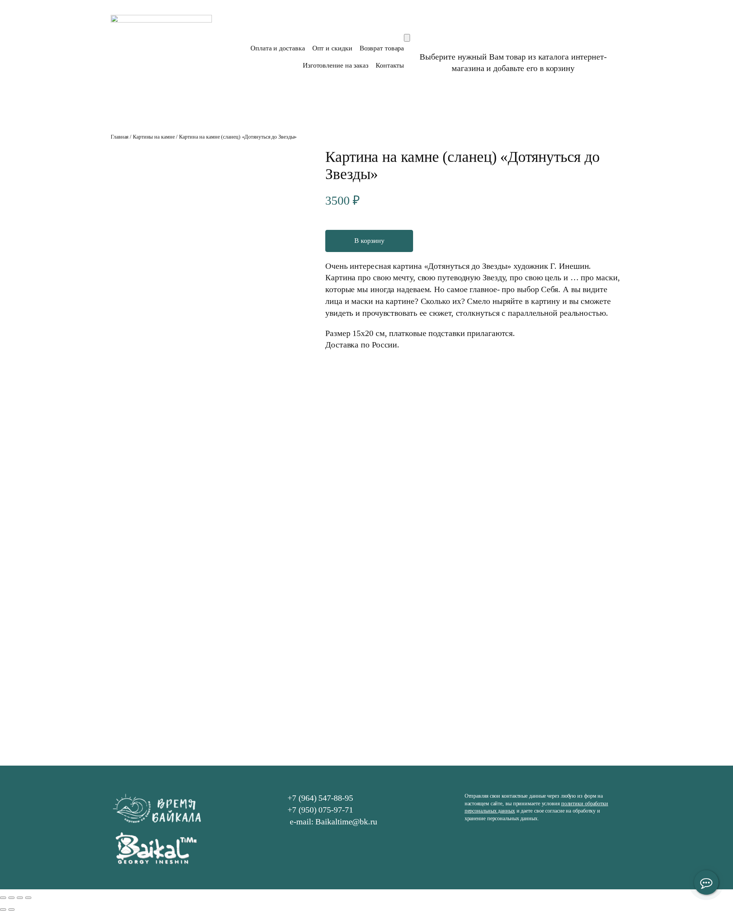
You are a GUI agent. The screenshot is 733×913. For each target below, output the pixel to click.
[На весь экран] (20, 898)
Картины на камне (153, 137)
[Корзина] (407, 38)
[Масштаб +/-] (28, 898)
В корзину (369, 240)
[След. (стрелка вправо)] (11, 909)
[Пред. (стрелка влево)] (3, 909)
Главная (119, 137)
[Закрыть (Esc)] (3, 898)
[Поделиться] (11, 898)
